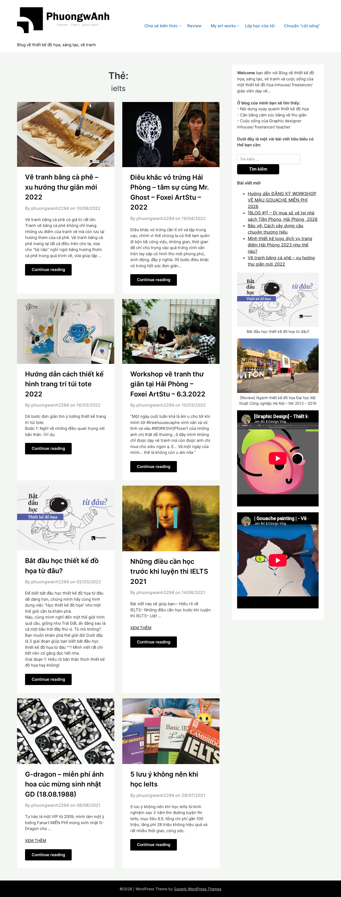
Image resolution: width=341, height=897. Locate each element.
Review (194, 25)
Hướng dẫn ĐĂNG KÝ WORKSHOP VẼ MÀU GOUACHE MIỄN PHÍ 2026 (282, 200)
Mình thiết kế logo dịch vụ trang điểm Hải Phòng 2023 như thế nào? (280, 245)
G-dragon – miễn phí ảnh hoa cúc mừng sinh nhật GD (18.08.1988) (64, 784)
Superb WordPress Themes (197, 889)
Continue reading (48, 269)
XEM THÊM (140, 627)
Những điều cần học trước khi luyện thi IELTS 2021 (169, 571)
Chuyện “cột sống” (302, 25)
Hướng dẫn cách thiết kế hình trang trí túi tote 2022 (64, 384)
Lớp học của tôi (260, 25)
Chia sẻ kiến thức (161, 25)
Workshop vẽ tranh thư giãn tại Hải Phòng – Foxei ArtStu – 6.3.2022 (167, 384)
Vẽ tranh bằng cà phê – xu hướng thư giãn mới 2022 (61, 187)
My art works (223, 25)
